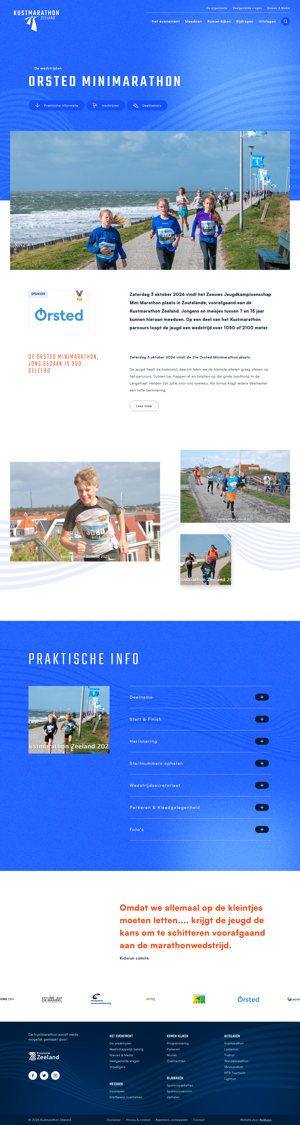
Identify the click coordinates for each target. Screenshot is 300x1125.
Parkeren (173, 1049)
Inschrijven (110, 105)
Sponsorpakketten (180, 1085)
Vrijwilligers (118, 1067)
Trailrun (229, 1055)
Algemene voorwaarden (172, 1120)
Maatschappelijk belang (127, 1049)
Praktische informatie (61, 105)
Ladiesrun (231, 1049)
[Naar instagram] (55, 1075)
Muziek (172, 1055)
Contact (199, 1120)
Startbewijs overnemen (126, 1097)
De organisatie (216, 8)
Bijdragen (244, 21)
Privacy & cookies (138, 1120)
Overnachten (176, 1061)
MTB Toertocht (235, 1073)
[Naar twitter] (44, 1075)
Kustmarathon (234, 1043)
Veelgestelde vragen (247, 8)
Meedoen (193, 21)
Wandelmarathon (236, 1061)
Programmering (178, 1043)
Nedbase (266, 1120)
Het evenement (166, 21)
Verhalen (173, 1097)
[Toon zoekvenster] (285, 21)
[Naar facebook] (32, 1075)
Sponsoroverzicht (179, 1091)
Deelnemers (151, 105)
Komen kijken (219, 21)
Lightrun (230, 1079)
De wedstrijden (121, 1043)
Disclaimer (114, 1120)
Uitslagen (267, 21)
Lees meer (144, 406)
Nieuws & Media (278, 8)
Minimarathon (233, 1067)
